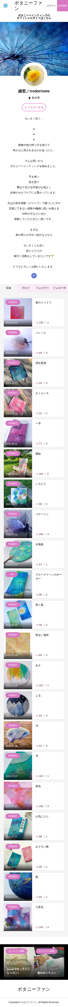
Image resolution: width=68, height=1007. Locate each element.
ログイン (51, 5)
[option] (19, 962)
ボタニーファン (28, 5)
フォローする (36, 107)
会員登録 (62, 5)
